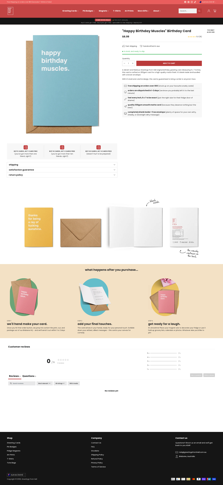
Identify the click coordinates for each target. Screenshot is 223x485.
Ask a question (196, 375)
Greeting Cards (13, 443)
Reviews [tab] (14, 376)
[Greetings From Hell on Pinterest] (188, 2)
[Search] (199, 10)
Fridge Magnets (13, 451)
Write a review (209, 375)
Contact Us (96, 443)
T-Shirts (10, 459)
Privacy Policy (97, 462)
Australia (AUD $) (208, 2)
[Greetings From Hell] (10, 11)
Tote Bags (11, 462)
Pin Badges (11, 446)
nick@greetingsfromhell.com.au (192, 452)
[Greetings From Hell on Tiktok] (195, 2)
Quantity (126, 58)
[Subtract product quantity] (124, 63)
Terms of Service (98, 467)
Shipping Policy (97, 454)
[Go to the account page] (209, 11)
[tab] (29, 376)
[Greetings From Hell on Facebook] (185, 2)
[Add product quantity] (133, 63)
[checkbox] (74, 383)
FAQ (93, 446)
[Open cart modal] (215, 11)
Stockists (95, 451)
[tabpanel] (111, 398)
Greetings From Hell (29, 479)
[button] (164, 353)
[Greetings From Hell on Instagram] (192, 2)
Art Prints (11, 454)
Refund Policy (97, 459)
